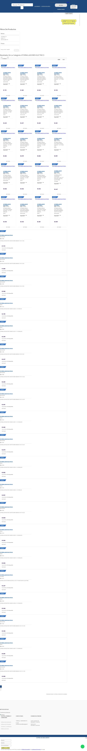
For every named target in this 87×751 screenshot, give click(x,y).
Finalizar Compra (61, 9)
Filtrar (16, 50)
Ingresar (73, 4)
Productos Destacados (69, 17)
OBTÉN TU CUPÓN (5, 748)
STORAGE (69, 22)
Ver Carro (61, 5)
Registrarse (73, 7)
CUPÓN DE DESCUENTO (45, 6)
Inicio (68, 2)
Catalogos (69, 19)
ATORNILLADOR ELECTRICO (7, 73)
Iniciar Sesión (73, 6)
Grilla (59, 59)
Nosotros (69, 15)
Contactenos (69, 25)
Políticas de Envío (5, 728)
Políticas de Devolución (6, 722)
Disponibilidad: (5, 83)
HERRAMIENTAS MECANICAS (68, 20)
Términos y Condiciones (6, 726)
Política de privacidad (26, 749)
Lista (64, 59)
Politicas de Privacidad (6, 724)
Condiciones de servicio (36, 749)
